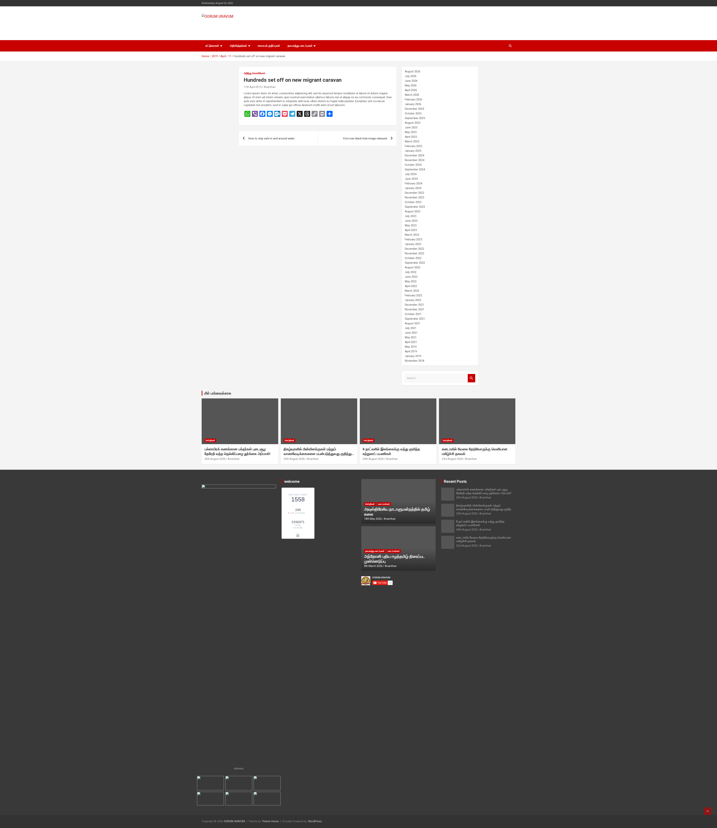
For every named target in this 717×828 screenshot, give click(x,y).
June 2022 (411, 276)
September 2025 (415, 118)
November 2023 (414, 197)
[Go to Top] (707, 811)
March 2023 (412, 234)
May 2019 (411, 346)
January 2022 (413, 300)
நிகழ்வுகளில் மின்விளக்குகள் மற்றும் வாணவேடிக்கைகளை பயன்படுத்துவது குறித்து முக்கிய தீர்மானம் (318, 453)
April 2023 (411, 230)
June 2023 (411, 220)
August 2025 (412, 122)
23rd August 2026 (452, 458)
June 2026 (411, 80)
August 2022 (412, 267)
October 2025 (413, 113)
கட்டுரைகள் (212, 45)
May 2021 (411, 337)
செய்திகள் (210, 440)
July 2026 (410, 76)
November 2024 (414, 160)
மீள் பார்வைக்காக (217, 393)
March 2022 (412, 290)
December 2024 (414, 155)
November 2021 (414, 309)
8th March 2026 (373, 566)
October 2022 (413, 258)
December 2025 (414, 108)
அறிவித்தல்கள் (238, 45)
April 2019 (411, 351)
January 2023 (413, 244)
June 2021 (411, 332)
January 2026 (413, 104)
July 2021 (410, 328)
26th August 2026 (215, 458)
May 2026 (411, 85)
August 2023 (412, 211)
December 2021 (414, 304)
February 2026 (413, 99)
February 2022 (413, 295)
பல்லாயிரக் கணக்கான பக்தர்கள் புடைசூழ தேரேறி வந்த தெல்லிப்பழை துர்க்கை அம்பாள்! (237, 451)
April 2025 (411, 136)
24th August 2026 (373, 458)
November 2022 (414, 253)
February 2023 (413, 239)
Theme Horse (270, 821)
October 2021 (413, 314)
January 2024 (413, 188)
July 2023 (410, 216)
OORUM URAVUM (231, 23)
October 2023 (413, 202)
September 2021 (415, 318)
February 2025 (413, 146)
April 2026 (411, 90)
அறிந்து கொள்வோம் (254, 73)
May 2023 (411, 225)
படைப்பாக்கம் (384, 504)
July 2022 (410, 272)
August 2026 (412, 71)
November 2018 (414, 360)
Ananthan (270, 86)
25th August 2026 (294, 458)
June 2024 (411, 178)
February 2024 (413, 183)
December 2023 (414, 192)
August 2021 (412, 323)
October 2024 (413, 164)
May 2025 (411, 132)
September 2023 (415, 206)
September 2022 (415, 262)
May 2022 (411, 281)
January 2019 (413, 356)
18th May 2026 (373, 518)
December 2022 (414, 248)
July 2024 (410, 174)
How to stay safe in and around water (271, 138)
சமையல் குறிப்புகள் (269, 45)
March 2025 (412, 141)
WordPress (315, 821)
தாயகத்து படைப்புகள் (300, 45)
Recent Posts (455, 481)
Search (471, 378)
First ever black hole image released (365, 138)
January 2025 (413, 150)
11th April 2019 (253, 86)
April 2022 (411, 286)
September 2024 (415, 169)
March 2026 (412, 94)
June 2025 (411, 127)
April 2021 (411, 342)
